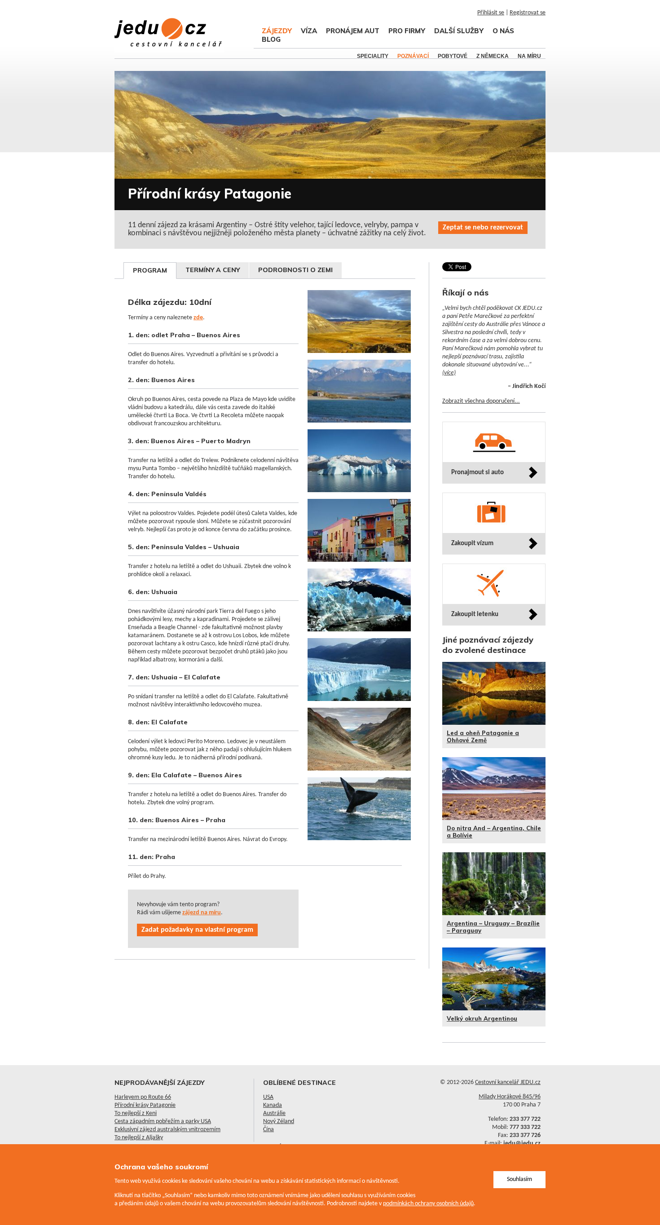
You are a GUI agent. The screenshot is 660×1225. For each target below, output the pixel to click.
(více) (449, 373)
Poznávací (413, 56)
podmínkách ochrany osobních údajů (428, 1203)
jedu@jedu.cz (522, 1143)
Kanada (272, 1105)
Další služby (459, 30)
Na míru (529, 56)
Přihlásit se (490, 12)
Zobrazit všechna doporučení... (481, 401)
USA (268, 1097)
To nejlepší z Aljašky (138, 1137)
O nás (503, 30)
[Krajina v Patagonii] (361, 358)
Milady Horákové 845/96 (510, 1096)
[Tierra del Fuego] (361, 775)
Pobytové (452, 56)
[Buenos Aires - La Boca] (361, 567)
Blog (271, 39)
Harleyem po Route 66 (142, 1097)
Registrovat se (528, 12)
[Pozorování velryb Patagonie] (361, 845)
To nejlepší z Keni (135, 1113)
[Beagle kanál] (361, 427)
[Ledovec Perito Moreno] (361, 497)
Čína (268, 1129)
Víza (309, 30)
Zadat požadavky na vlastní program (197, 930)
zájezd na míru (201, 912)
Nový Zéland (278, 1121)
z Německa (492, 56)
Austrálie (274, 1113)
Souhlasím (519, 1179)
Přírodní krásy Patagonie (145, 1105)
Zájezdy (277, 30)
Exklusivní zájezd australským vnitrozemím (167, 1129)
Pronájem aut (352, 30)
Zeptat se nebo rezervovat (483, 227)
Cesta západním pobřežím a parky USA (162, 1121)
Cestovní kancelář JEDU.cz (508, 1082)
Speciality (372, 56)
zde (198, 317)
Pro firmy (406, 30)
